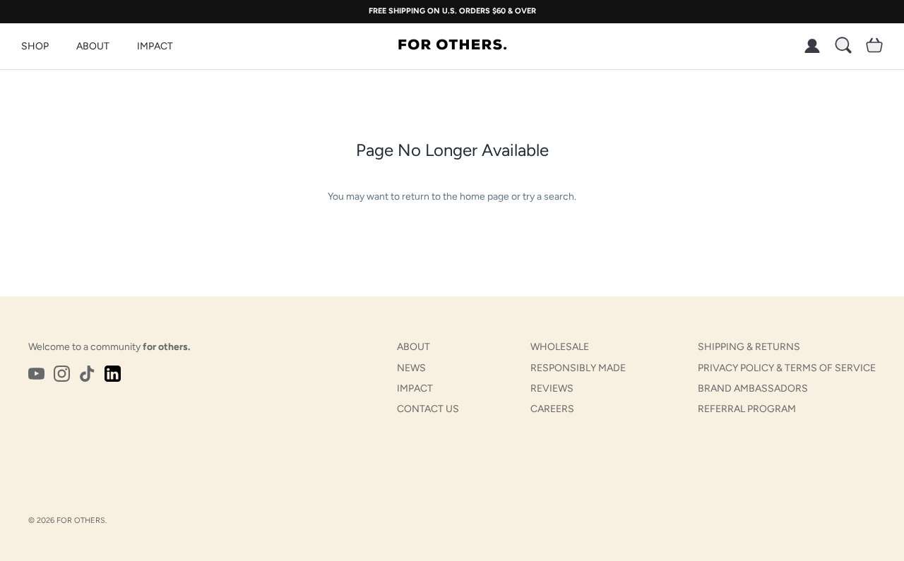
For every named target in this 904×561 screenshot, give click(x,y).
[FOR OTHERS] (452, 46)
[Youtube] (36, 374)
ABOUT (92, 46)
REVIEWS (551, 388)
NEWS (411, 368)
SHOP (35, 46)
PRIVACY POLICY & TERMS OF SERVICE (787, 368)
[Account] (809, 45)
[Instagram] (62, 374)
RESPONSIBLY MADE (578, 368)
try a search (548, 197)
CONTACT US (428, 409)
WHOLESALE (559, 347)
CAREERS (552, 409)
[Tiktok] (87, 374)
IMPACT (155, 46)
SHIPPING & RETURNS (749, 347)
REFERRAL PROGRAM (747, 409)
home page (484, 197)
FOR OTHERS (80, 520)
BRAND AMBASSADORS (753, 388)
